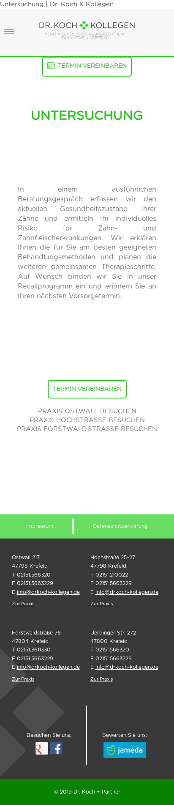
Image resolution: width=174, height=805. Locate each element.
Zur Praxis (23, 604)
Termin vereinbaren (92, 66)
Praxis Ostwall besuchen (87, 411)
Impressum (39, 526)
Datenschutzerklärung (120, 526)
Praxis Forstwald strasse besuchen (87, 429)
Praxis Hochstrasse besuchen (87, 420)
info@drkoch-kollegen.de (48, 592)
